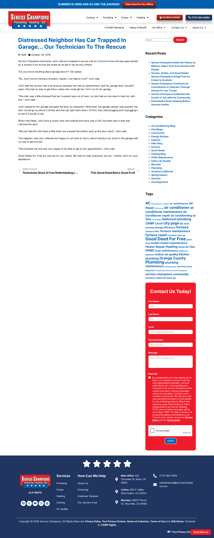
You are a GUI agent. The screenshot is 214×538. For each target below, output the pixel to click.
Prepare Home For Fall (164, 271)
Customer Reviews (88, 496)
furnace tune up (176, 235)
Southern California (162, 171)
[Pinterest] (47, 503)
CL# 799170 (35, 492)
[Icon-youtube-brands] (35, 503)
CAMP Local (154, 223)
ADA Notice (177, 521)
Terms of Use (157, 521)
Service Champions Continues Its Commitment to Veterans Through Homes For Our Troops (170, 87)
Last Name (154, 314)
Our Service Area (87, 502)
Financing (83, 489)
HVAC (149, 250)
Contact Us (177, 27)
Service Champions (180, 271)
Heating (141, 17)
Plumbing (108, 17)
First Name (154, 301)
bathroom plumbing (176, 219)
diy (181, 223)
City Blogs (157, 129)
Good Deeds (158, 150)
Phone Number (156, 340)
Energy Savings (160, 136)
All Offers (157, 27)
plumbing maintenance (161, 264)
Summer (156, 178)
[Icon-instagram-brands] (41, 503)
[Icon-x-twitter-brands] (29, 503)
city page (171, 223)
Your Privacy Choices (114, 521)
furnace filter (152, 231)
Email (151, 327)
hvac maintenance (166, 250)
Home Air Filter (186, 246)
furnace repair (156, 235)
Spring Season (159, 174)
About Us (197, 27)
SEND (170, 440)
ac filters (166, 204)
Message (153, 352)
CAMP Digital (108, 524)
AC (148, 203)
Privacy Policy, (93, 521)
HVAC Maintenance (162, 157)
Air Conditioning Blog (163, 125)
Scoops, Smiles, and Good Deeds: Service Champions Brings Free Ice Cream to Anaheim (170, 76)
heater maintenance (173, 243)
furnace (182, 227)
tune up (171, 277)
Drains (124, 17)
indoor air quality (166, 254)
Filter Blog (156, 143)
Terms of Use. (173, 420)
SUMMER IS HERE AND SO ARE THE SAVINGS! (89, 4)
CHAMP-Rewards (114, 27)
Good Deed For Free (165, 238)
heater (155, 243)
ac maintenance (179, 203)
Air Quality (62, 508)
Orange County (172, 258)
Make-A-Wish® (138, 27)
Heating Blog (158, 153)
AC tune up (159, 208)
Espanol (155, 139)
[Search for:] (159, 39)
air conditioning (181, 215)
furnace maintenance (175, 231)
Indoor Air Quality (161, 160)
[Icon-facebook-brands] (23, 503)
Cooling (90, 17)
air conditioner (176, 207)
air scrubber (156, 220)
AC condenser (156, 204)
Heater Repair (155, 246)
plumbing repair (171, 267)
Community (158, 132)
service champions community (167, 274)
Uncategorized (159, 181)
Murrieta (156, 164)
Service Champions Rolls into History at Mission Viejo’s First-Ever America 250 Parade (173, 66)
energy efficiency (165, 227)
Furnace (155, 146)
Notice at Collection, (138, 521)
